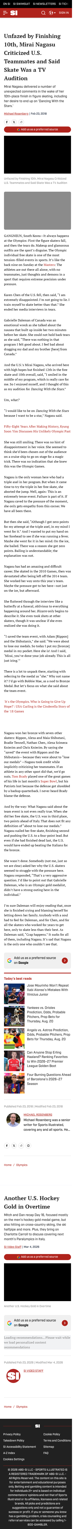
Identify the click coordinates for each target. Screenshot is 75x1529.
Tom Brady (19, 776)
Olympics (21, 1165)
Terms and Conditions (57, 1440)
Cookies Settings (13, 1459)
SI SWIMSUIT (21, 4)
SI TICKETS (66, 4)
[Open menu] (5, 12)
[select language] (52, 13)
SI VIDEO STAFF (33, 1371)
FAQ (45, 1453)
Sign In (64, 12)
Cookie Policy (51, 1434)
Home (8, 1165)
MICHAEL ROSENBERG (38, 1114)
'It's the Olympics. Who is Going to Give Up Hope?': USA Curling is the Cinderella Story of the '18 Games (37, 706)
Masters (49, 264)
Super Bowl (49, 781)
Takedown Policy (13, 1440)
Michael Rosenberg (16, 113)
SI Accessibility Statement (19, 1447)
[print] (28, 1145)
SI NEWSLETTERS (44, 4)
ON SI (6, 4)
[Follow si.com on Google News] (65, 961)
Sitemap (48, 1447)
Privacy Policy (12, 1434)
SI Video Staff (12, 1247)
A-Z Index (9, 1453)
